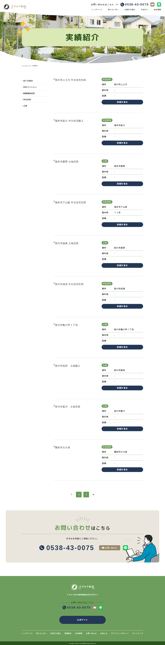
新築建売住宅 (29, 93)
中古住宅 (27, 99)
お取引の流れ (130, 9)
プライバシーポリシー (120, 633)
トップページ (97, 9)
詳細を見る (122, 102)
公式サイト (82, 619)
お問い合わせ (111, 548)
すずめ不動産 (82, 643)
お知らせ (103, 633)
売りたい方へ (113, 9)
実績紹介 (144, 9)
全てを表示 (28, 81)
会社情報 (157, 9)
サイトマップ (137, 633)
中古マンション (30, 87)
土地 (25, 106)
